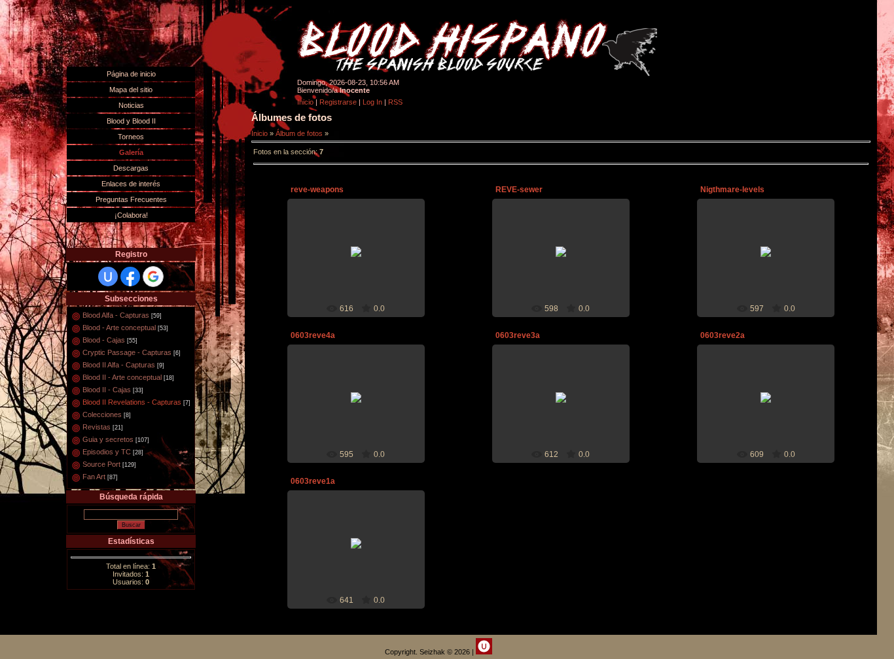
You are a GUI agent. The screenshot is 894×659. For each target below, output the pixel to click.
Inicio (305, 102)
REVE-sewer (519, 189)
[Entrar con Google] (153, 276)
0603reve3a (517, 335)
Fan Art (93, 477)
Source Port (101, 464)
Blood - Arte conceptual (119, 327)
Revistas (96, 427)
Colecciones (102, 414)
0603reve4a (313, 335)
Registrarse (338, 102)
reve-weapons (317, 189)
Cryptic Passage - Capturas (126, 352)
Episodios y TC (106, 452)
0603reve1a (313, 481)
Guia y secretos (108, 439)
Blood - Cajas (103, 340)
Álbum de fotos (299, 133)
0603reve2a (722, 335)
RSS (395, 102)
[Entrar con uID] (108, 276)
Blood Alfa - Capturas (115, 315)
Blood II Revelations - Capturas (131, 402)
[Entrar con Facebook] (130, 276)
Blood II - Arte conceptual (122, 377)
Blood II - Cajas (106, 390)
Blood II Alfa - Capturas (118, 365)
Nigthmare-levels (732, 189)
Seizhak (362, 262)
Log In (372, 102)
